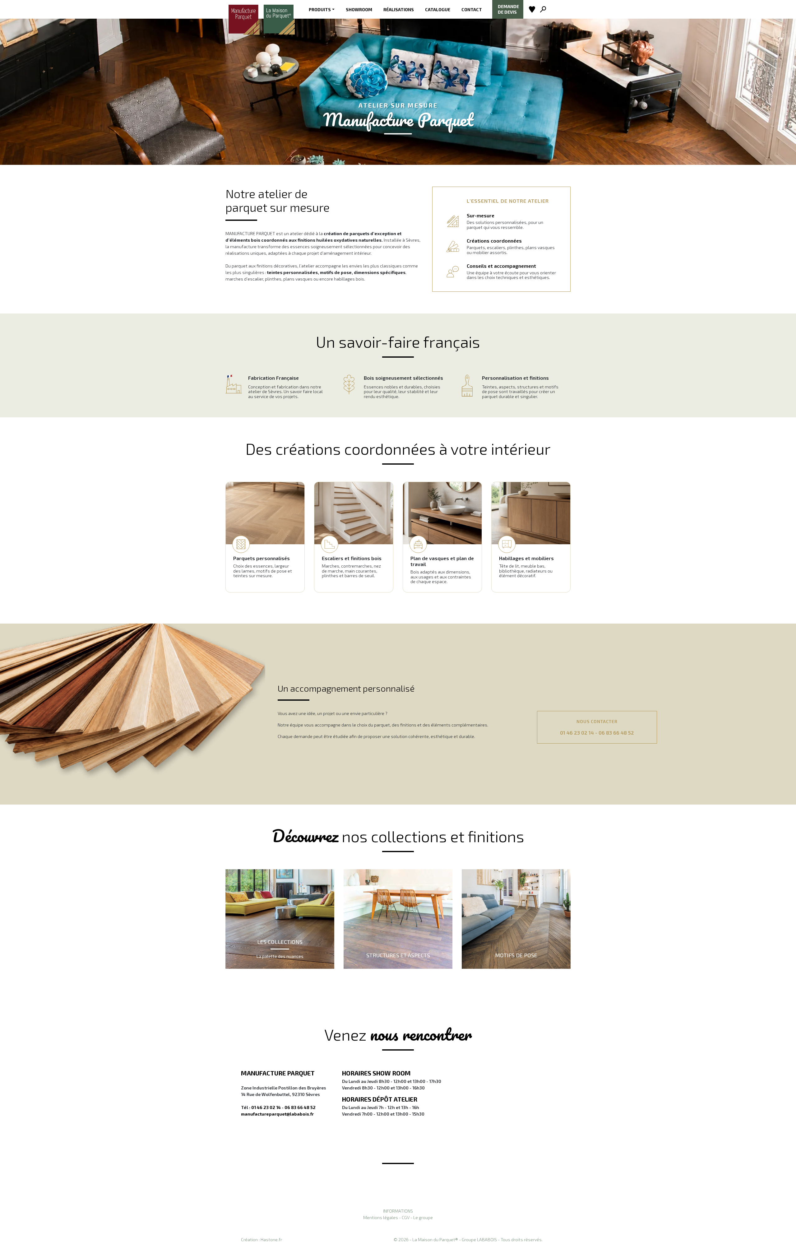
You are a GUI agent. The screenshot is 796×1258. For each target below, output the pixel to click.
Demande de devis (508, 9)
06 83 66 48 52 (616, 733)
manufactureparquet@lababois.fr (277, 1113)
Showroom (359, 9)
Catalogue (437, 9)
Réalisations (398, 9)
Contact (471, 9)
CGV (406, 1217)
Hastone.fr (271, 1239)
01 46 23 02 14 (577, 733)
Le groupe (423, 1217)
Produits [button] (320, 9)
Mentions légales (380, 1217)
